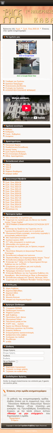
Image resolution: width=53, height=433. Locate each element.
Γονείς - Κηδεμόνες (12, 134)
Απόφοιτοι (9, 136)
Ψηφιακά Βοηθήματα (13, 171)
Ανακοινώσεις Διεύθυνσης (15, 86)
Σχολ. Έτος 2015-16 (31, 29)
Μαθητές (8, 130)
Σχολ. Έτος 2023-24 (13, 185)
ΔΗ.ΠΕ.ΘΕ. (10, 295)
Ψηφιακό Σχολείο (13, 313)
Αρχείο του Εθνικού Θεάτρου (17, 326)
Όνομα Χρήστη (9, 350)
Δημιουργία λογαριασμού (16, 367)
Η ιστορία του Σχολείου (14, 88)
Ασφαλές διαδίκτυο (13, 330)
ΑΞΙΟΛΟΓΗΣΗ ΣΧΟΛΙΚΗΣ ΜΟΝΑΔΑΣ (20, 90)
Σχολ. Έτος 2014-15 (13, 204)
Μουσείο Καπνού (13, 297)
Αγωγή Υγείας (11, 149)
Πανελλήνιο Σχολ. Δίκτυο (16, 317)
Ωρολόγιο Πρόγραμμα (14, 84)
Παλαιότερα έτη (11, 209)
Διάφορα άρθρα (11, 174)
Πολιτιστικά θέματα (12, 145)
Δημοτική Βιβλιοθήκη (14, 291)
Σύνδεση (7, 364)
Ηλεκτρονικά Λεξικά (14, 319)
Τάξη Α (8, 165)
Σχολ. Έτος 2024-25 (13, 182)
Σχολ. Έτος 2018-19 (13, 196)
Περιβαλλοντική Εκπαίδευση (16, 147)
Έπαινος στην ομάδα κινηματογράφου (26, 391)
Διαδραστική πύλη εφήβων (16, 335)
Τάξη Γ (8, 169)
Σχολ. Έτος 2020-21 (13, 191)
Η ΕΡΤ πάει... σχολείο (15, 324)
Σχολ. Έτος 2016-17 (13, 200)
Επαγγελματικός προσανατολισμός (20, 333)
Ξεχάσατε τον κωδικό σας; (16, 371)
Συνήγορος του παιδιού (15, 337)
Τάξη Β (8, 167)
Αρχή (18, 29)
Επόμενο (14, 420)
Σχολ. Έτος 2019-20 (13, 193)
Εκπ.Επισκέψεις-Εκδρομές (15, 154)
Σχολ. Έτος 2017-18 (13, 198)
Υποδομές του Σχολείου (14, 81)
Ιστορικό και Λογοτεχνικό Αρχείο (18, 300)
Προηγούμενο (14, 418)
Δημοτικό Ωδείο (12, 293)
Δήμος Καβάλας (12, 288)
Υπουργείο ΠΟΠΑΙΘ (14, 308)
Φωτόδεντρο (11, 339)
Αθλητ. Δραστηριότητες (14, 156)
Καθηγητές (9, 132)
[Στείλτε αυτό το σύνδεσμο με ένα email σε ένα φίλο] (5, 395)
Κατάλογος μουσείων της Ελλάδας (19, 328)
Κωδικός (6, 356)
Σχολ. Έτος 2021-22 (13, 189)
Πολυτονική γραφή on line (16, 321)
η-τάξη (8, 342)
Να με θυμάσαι (9, 361)
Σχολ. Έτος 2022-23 (13, 187)
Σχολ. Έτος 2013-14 (13, 207)
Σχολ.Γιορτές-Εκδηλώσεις (15, 152)
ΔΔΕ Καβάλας (11, 315)
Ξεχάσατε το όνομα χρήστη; (17, 369)
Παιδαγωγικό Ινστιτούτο (15, 310)
